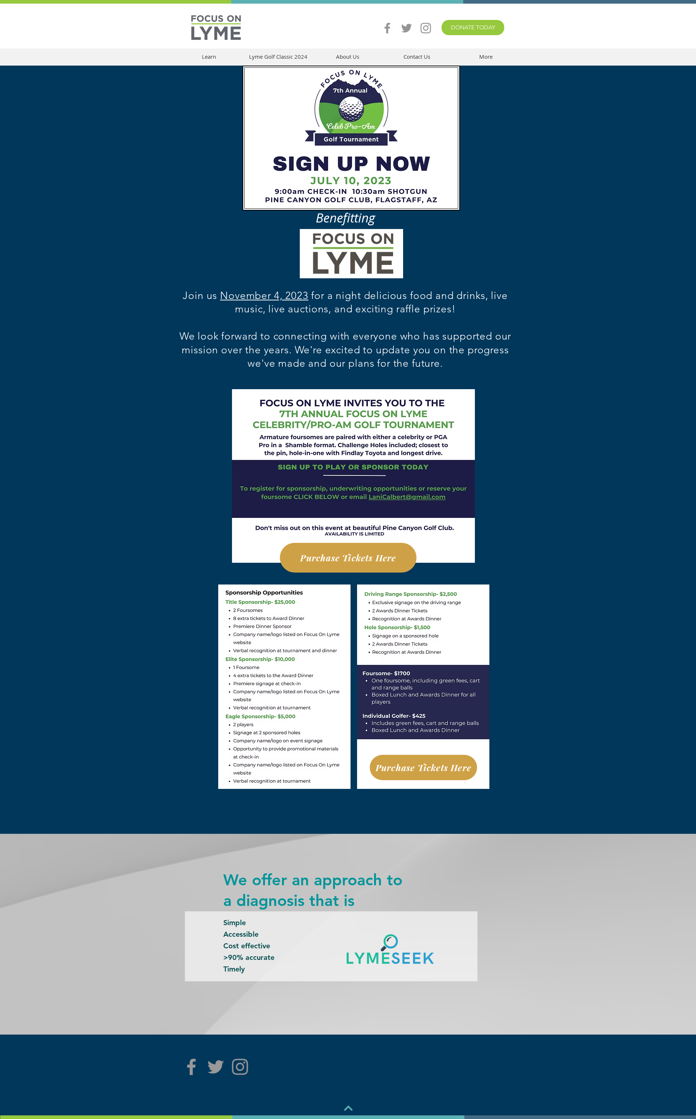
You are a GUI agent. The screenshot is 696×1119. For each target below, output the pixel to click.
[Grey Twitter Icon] (406, 28)
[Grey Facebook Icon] (387, 28)
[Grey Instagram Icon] (426, 28)
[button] (209, 57)
